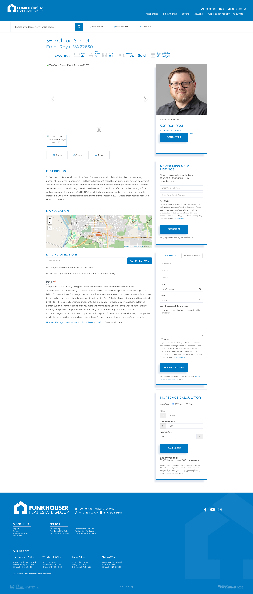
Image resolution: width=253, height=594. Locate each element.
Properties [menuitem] (152, 14)
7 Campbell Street (80, 563)
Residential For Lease (84, 531)
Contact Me (174, 137)
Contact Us (170, 256)
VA (67, 322)
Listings (59, 322)
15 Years (189, 404)
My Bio (192, 133)
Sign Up (242, 9)
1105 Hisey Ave (52, 563)
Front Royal (87, 322)
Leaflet (126, 246)
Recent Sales (176, 130)
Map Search (146, 27)
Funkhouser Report (22, 533)
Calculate (174, 448)
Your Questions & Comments (174, 306)
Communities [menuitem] (170, 14)
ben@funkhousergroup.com (98, 508)
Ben (223, 9)
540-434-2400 (88, 512)
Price (162, 411)
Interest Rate (166, 432)
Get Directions (139, 261)
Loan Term (165, 404)
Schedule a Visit (192, 256)
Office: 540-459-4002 (52, 567)
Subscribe (174, 229)
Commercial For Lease (85, 533)
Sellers (16, 531)
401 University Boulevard (24, 563)
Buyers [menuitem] (185, 14)
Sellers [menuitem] (198, 14)
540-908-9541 (209, 9)
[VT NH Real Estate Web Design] (204, 587)
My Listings (164, 130)
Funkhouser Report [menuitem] (219, 14)
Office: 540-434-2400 (22, 567)
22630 (99, 322)
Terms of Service (172, 379)
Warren (75, 322)
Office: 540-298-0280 (111, 567)
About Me (17, 536)
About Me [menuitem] (238, 14)
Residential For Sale (59, 531)
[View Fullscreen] (50, 228)
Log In (233, 9)
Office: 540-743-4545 (81, 567)
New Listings (97, 27)
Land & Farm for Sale (59, 533)
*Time (163, 295)
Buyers (16, 528)
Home (49, 322)
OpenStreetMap (137, 246)
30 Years (178, 404)
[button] (79, 27)
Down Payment (167, 421)
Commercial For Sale (84, 528)
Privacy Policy (179, 219)
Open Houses (122, 27)
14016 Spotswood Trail (112, 563)
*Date (163, 284)
